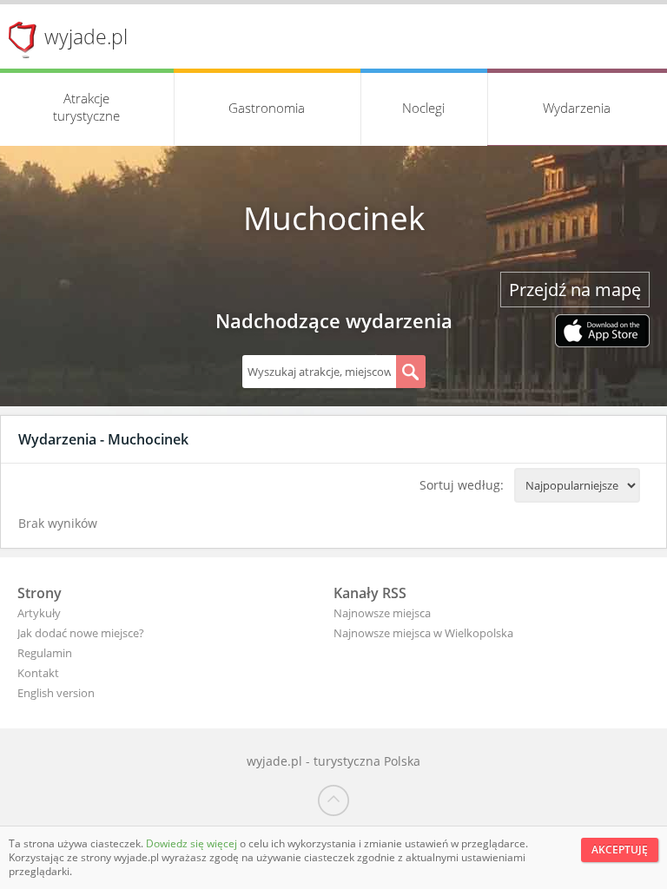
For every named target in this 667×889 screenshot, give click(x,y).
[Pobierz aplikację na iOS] (602, 332)
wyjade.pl (86, 36)
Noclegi (423, 107)
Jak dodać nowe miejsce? (80, 633)
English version (56, 693)
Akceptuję (619, 849)
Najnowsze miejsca (382, 613)
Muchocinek (334, 218)
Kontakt (38, 673)
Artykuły (39, 613)
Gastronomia (266, 107)
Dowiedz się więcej (193, 843)
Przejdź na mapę (575, 289)
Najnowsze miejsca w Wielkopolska (423, 633)
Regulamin (44, 653)
